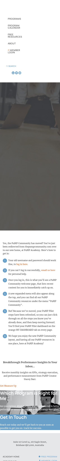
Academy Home (11, 456)
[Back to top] (54, 454)
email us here (48, 270)
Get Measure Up (8, 385)
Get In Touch (13, 417)
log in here (21, 264)
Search (12, 66)
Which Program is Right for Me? (28, 395)
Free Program (49, 456)
